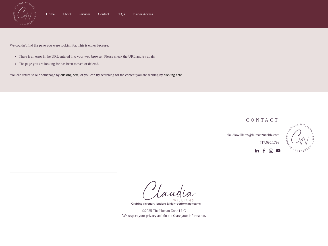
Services (84, 14)
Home (50, 14)
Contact (103, 14)
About (66, 14)
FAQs (120, 14)
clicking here (69, 75)
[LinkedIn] (257, 150)
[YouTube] (278, 150)
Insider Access (143, 14)
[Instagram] (271, 150)
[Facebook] (264, 150)
